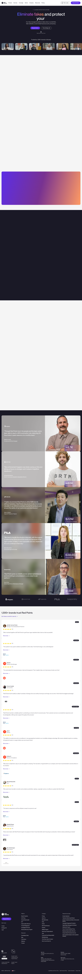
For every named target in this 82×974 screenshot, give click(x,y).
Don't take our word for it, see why (9, 616)
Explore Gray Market (6, 137)
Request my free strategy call (41, 194)
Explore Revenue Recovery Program (71, 132)
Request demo (35, 28)
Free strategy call (46, 28)
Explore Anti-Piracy (27, 132)
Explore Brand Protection (7, 77)
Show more (5, 635)
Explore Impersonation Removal (50, 79)
